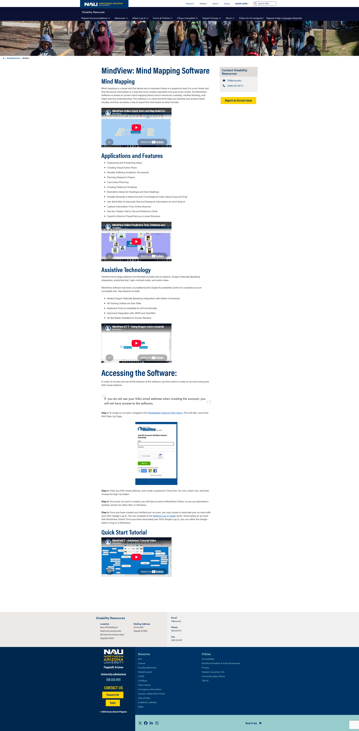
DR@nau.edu (176, 621)
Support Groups (210, 18)
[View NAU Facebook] (146, 723)
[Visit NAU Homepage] (113, 656)
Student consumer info (213, 672)
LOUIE (141, 676)
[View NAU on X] (140, 723)
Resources (120, 18)
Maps (140, 706)
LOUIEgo (142, 680)
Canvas (141, 663)
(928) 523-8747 (176, 640)
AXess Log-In (139, 18)
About (229, 18)
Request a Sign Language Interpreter (284, 18)
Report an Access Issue (238, 100)
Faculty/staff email (147, 667)
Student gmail (145, 672)
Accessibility (208, 658)
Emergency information (149, 689)
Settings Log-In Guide (164, 515)
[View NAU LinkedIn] (151, 723)
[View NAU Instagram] (157, 723)
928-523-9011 (113, 679)
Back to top (251, 723)
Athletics (203, 3)
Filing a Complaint (186, 18)
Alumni (215, 3)
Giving (227, 3)
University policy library (213, 676)
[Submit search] (255, 3)
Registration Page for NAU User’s (165, 412)
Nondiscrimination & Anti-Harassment (221, 663)
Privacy (205, 667)
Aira (140, 658)
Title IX (205, 680)
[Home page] (104, 4)
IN (3, 58)
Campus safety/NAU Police (151, 693)
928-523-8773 (176, 630)
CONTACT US (113, 688)
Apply (113, 702)
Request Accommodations (94, 18)
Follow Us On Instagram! (251, 18)
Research (190, 3)
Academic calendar (147, 702)
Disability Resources (93, 11)
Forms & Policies (161, 18)
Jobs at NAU (144, 698)
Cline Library (144, 685)
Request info (112, 694)
